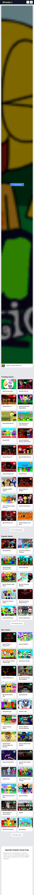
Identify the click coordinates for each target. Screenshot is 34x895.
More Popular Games (17, 623)
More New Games (17, 835)
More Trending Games (17, 530)
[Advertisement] (17, 877)
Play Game (18, 184)
